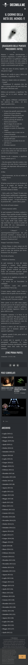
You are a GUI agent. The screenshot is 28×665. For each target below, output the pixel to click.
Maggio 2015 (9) (8, 499)
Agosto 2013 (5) (8, 575)
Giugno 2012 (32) (8, 625)
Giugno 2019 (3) (8, 437)
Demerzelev (4, 356)
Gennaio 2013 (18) (8, 600)
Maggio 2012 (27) (8, 629)
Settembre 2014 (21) (9, 527)
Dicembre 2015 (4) (8, 473)
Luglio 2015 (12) (8, 491)
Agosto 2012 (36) (8, 618)
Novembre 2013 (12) (9, 564)
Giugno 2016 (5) (8, 462)
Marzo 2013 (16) (8, 593)
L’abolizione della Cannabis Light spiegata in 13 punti (20, 389)
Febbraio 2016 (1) (8, 470)
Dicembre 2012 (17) (9, 603)
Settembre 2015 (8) (8, 484)
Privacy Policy (11, 659)
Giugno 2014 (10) (8, 538)
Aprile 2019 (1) (7, 444)
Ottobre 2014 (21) (8, 524)
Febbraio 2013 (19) (9, 596)
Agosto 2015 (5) (8, 488)
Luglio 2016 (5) (7, 459)
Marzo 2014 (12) (8, 549)
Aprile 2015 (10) (8, 502)
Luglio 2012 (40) (8, 621)
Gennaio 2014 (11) (8, 556)
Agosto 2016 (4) (8, 455)
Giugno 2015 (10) (8, 495)
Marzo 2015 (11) (8, 506)
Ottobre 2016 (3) (8, 448)
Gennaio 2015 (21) (8, 513)
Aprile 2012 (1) (7, 632)
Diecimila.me (15, 638)
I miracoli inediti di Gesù (7, 388)
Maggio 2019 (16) (8, 441)
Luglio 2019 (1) (7, 433)
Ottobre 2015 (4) (8, 481)
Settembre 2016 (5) (8, 452)
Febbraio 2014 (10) (9, 553)
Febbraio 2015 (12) (9, 509)
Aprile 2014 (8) (7, 546)
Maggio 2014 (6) (8, 542)
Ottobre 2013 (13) (8, 567)
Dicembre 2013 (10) (9, 560)
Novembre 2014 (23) (9, 520)
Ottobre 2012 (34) (8, 611)
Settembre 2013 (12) (9, 571)
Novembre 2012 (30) (9, 607)
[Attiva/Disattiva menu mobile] (25, 9)
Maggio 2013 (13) (8, 585)
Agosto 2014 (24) (8, 531)
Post (14, 356)
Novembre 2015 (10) (9, 477)
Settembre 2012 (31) (9, 614)
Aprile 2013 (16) (8, 589)
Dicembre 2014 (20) (9, 517)
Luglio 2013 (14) (8, 578)
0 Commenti (9, 389)
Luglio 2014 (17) (8, 535)
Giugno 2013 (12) (8, 582)
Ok (22, 657)
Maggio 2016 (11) (8, 466)
